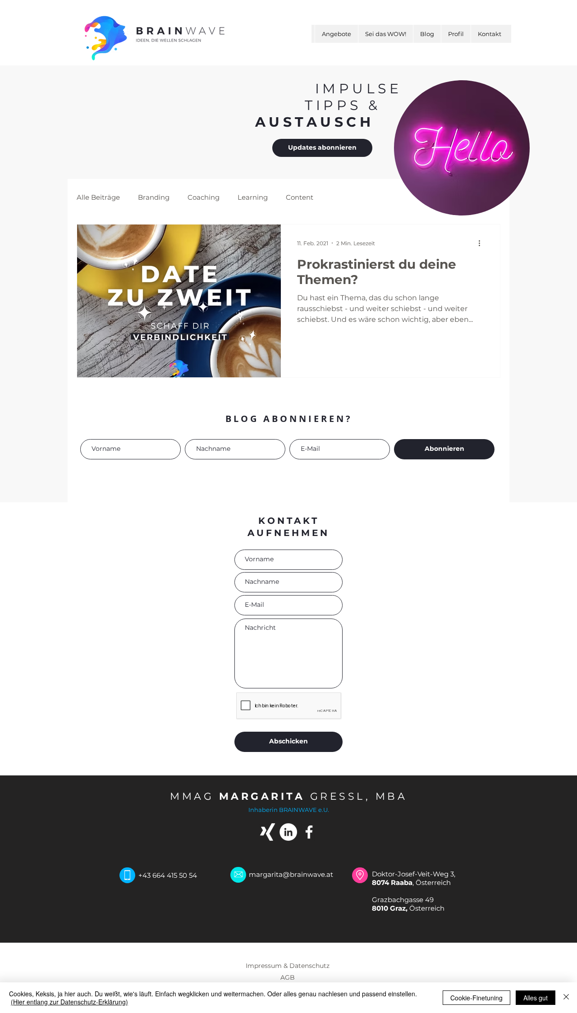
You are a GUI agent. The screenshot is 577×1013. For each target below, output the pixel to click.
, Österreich (411, 882)
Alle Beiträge (98, 197)
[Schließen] (566, 998)
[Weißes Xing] (267, 832)
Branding (153, 197)
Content (299, 197)
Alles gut (535, 997)
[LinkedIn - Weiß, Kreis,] (288, 832)
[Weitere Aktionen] (482, 243)
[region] (461, 148)
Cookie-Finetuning (476, 997)
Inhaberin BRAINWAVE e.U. (288, 809)
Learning (253, 197)
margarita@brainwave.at (291, 874)
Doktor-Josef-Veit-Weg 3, (414, 874)
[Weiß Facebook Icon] (309, 832)
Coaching (204, 197)
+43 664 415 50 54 (167, 875)
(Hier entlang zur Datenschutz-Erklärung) (69, 1001)
